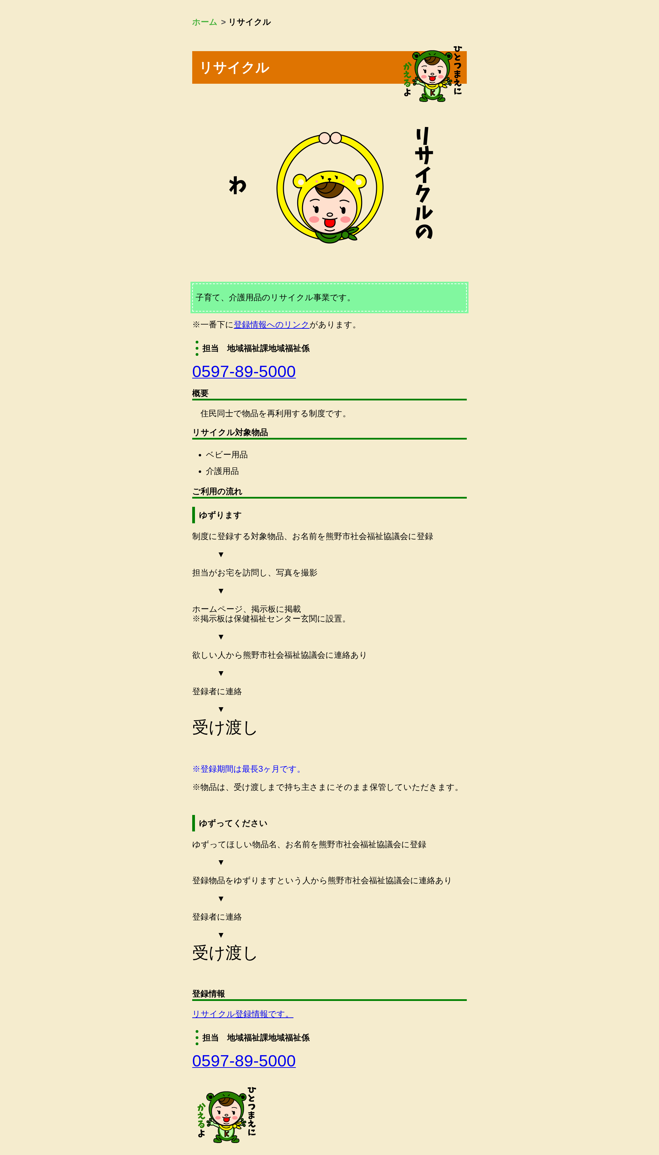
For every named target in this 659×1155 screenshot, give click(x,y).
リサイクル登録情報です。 (242, 1013)
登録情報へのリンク (272, 324)
